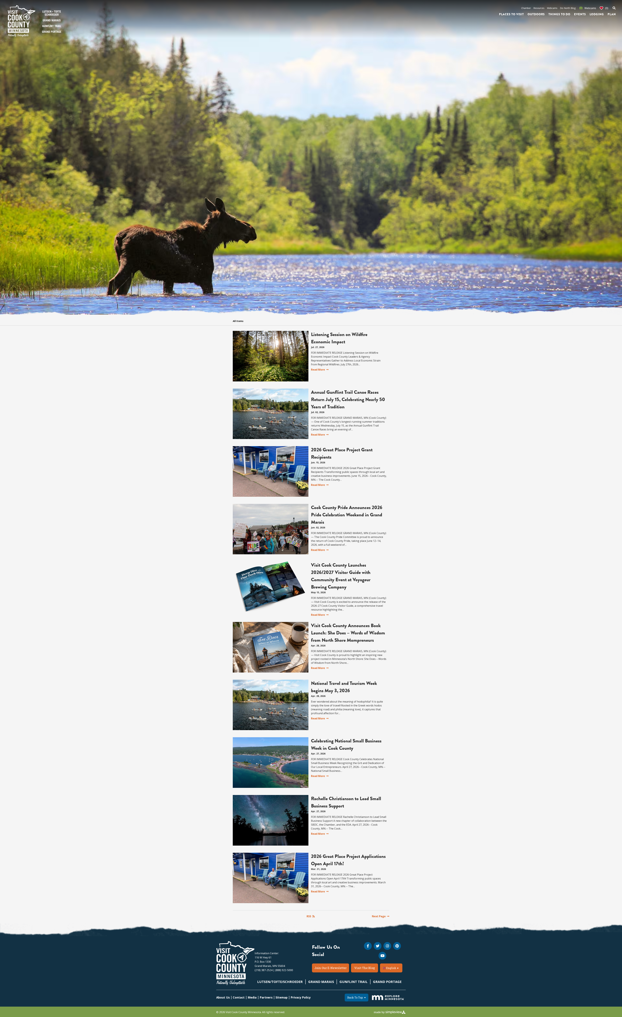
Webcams (552, 8)
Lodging (597, 14)
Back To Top (355, 997)
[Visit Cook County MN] (235, 963)
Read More (318, 369)
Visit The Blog (364, 968)
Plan (612, 14)
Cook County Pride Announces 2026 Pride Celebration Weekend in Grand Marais (346, 515)
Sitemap (282, 997)
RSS (309, 916)
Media (252, 997)
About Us (223, 997)
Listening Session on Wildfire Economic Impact (339, 338)
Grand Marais (321, 982)
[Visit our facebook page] (368, 946)
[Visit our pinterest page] (397, 946)
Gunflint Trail (354, 982)
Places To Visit (511, 14)
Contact (239, 997)
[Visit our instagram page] (387, 946)
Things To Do (559, 14)
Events (580, 14)
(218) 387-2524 (263, 970)
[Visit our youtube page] (382, 956)
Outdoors (536, 14)
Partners (266, 997)
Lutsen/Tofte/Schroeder (280, 982)
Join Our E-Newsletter (330, 968)
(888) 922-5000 (284, 970)
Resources (538, 8)
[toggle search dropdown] (614, 8)
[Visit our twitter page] (377, 946)
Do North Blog (568, 8)
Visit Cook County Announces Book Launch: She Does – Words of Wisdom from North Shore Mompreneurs (348, 633)
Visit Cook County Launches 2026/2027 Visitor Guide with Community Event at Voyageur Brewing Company (340, 575)
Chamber (526, 8)
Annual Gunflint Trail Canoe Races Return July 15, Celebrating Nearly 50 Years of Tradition (348, 399)
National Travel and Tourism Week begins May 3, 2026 (344, 687)
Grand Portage (387, 982)
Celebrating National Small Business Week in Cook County (346, 744)
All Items (238, 321)
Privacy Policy (301, 997)
